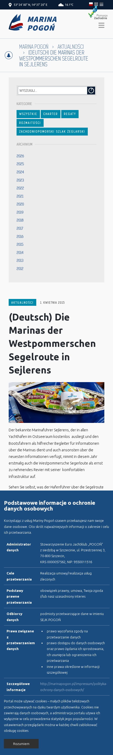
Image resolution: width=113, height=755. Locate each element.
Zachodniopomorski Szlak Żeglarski (52, 131)
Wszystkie (28, 114)
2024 (20, 172)
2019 (20, 212)
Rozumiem (21, 744)
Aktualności (22, 302)
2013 (20, 260)
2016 (20, 236)
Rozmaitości (30, 123)
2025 (20, 164)
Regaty (70, 114)
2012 (20, 268)
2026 (20, 156)
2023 (20, 180)
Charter (50, 114)
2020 (20, 204)
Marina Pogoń (33, 47)
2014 (20, 252)
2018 (20, 220)
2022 (20, 188)
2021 (20, 196)
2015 (20, 244)
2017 (20, 228)
